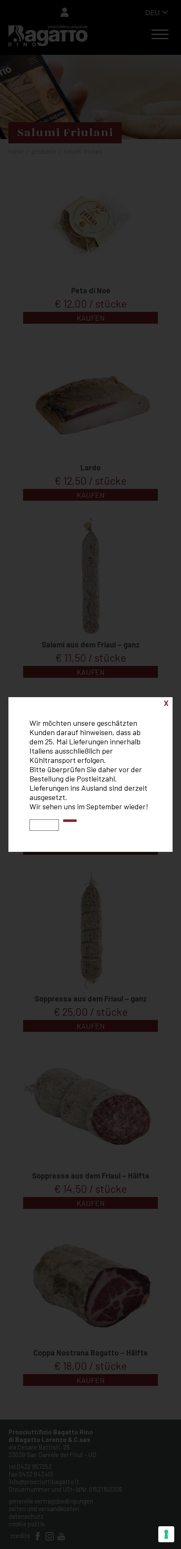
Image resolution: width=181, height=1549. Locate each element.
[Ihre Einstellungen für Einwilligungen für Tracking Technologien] (166, 1534)
